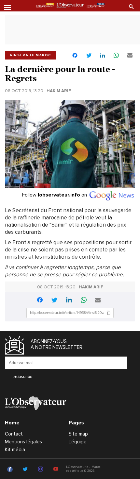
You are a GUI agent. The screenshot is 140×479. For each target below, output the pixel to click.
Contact (14, 434)
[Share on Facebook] (75, 56)
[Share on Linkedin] (102, 56)
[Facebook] (11, 469)
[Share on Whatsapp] (116, 56)
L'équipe (78, 442)
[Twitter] (26, 469)
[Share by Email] (130, 56)
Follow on (55, 195)
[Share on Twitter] (88, 56)
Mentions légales (23, 442)
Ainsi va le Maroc (30, 55)
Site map (78, 434)
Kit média (15, 450)
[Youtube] (57, 469)
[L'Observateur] (45, 6)
